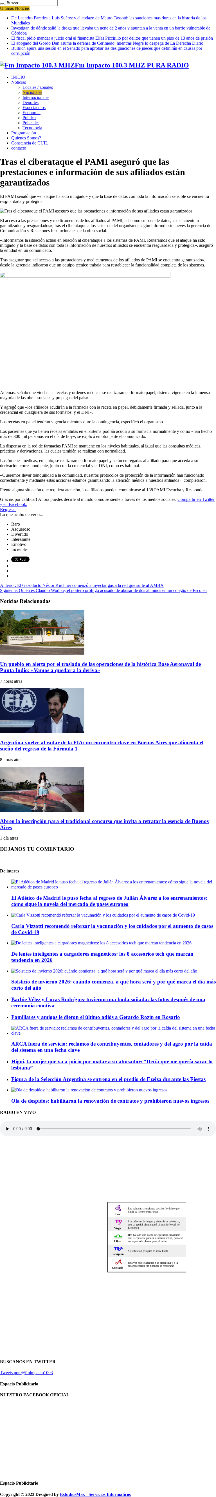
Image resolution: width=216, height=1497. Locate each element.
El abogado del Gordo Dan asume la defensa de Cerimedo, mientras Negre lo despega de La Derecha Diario (107, 43)
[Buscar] (2, 4)
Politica (29, 117)
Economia (31, 112)
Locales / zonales (37, 87)
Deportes (30, 102)
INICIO (18, 77)
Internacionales (35, 97)
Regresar (8, 509)
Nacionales (32, 92)
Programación (23, 132)
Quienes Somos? (26, 137)
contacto (18, 148)
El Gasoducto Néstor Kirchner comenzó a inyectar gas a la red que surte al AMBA (82, 585)
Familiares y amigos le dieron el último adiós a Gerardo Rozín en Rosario (95, 1017)
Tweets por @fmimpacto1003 (26, 1372)
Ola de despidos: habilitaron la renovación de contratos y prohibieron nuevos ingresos (110, 1101)
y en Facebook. (13, 504)
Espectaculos (34, 107)
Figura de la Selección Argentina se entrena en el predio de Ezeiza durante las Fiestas (108, 1079)
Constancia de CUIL (29, 143)
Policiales (30, 122)
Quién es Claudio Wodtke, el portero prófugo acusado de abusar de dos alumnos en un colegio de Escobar (103, 590)
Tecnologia (32, 127)
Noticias (18, 82)
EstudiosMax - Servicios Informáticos (95, 1494)
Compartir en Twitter (196, 499)
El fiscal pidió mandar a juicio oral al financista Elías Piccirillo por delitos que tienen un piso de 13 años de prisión (112, 38)
